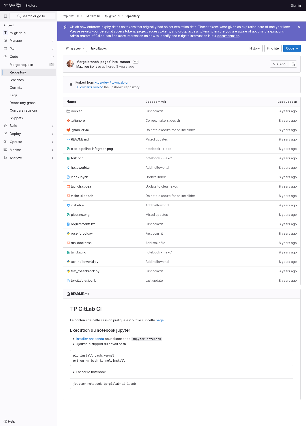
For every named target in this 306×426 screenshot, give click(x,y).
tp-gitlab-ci (99, 48)
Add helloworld (157, 167)
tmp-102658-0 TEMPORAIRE (82, 16)
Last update (154, 280)
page (160, 320)
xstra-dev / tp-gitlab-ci (111, 82)
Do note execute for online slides (171, 130)
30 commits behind (89, 87)
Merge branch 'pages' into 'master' (103, 62)
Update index (156, 177)
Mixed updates (157, 139)
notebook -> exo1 (159, 149)
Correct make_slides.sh (163, 120)
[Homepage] (12, 5)
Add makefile (155, 243)
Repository (132, 16)
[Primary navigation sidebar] (5, 16)
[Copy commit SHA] (293, 64)
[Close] (299, 27)
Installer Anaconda (90, 339)
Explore (31, 5)
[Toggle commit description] (135, 62)
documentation (228, 36)
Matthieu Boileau (88, 66)
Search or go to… (34, 16)
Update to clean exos (162, 186)
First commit (154, 111)
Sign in (296, 5)
